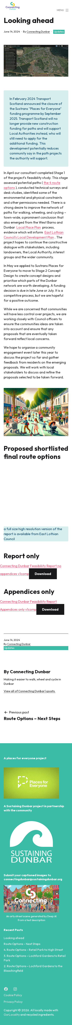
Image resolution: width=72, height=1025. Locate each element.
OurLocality (12, 1014)
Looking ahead (14, 938)
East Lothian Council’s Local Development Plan (34, 234)
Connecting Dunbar (38, 31)
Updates (59, 31)
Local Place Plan (28, 227)
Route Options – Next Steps (22, 944)
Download (43, 574)
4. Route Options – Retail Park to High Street (33, 950)
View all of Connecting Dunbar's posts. (29, 691)
